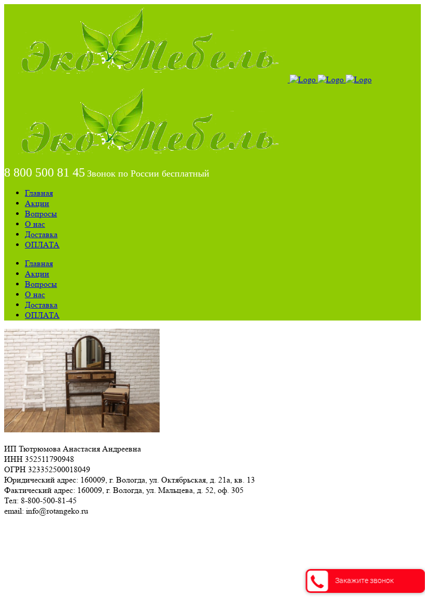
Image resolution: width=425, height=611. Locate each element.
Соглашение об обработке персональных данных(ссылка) (106, 529)
